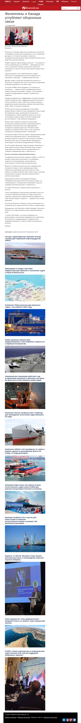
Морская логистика (24, 717)
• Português (49, 1)
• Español (16, 1)
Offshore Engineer (10, 717)
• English (41, 4)
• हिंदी (57, 1)
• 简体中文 (7, 1)
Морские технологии (50, 717)
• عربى (34, 1)
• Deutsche (25, 1)
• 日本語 (40, 1)
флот (36, 232)
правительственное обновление (23, 232)
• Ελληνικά (64, 1)
